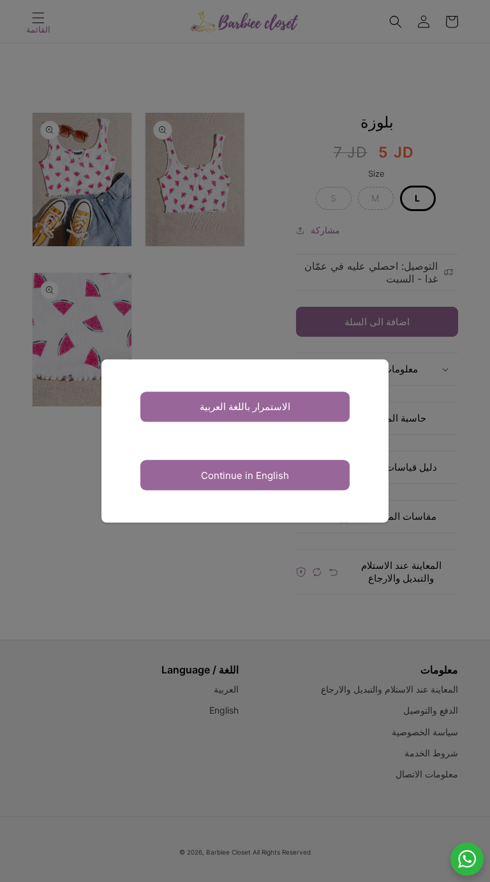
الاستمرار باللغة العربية (245, 407)
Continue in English (245, 475)
